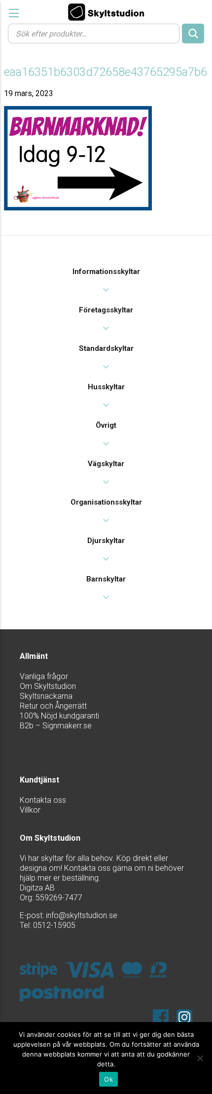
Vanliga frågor (44, 676)
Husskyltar (106, 386)
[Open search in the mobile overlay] (106, 33)
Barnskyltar (106, 579)
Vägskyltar (106, 463)
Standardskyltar (106, 348)
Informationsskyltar (106, 271)
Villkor (30, 810)
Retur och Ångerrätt (53, 706)
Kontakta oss (43, 800)
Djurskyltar (106, 540)
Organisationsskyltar (106, 502)
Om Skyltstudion (48, 686)
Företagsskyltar (106, 310)
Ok (108, 1079)
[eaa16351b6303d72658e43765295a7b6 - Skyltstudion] (106, 12)
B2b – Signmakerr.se (56, 725)
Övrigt (106, 425)
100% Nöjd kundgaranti (59, 715)
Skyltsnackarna (46, 696)
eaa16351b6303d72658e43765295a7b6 (105, 72)
